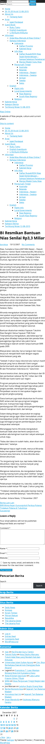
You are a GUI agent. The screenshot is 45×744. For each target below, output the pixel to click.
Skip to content (7, 123)
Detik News (10, 607)
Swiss (21, 83)
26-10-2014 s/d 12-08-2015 (17, 11)
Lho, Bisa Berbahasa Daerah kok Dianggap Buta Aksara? (25, 665)
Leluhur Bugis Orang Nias (31, 686)
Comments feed (12, 639)
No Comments (28, 244)
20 (9, 728)
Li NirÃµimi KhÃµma (19, 32)
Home (7, 8)
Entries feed (10, 636)
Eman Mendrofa (12, 699)
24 (1, 731)
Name (3, 548)
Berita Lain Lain (7, 502)
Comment (5, 528)
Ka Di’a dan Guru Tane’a (22, 651)
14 (12, 725)
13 (9, 725)
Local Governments (23, 91)
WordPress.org (11, 641)
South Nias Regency (28, 96)
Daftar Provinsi (26, 46)
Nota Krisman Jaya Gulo (15, 675)
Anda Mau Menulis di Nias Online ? (25, 38)
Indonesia (18, 43)
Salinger (10, 740)
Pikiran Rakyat (11, 615)
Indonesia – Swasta (27, 75)
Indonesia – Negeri (27, 72)
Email (3, 553)
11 (4, 725)
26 (7, 731)
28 (12, 731)
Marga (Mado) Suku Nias (30, 62)
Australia (23, 67)
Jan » (9, 737)
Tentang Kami (16, 16)
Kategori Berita (12, 104)
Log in (7, 633)
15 (15, 725)
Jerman (22, 78)
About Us (9, 14)
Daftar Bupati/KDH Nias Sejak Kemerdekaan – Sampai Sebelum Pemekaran (32, 57)
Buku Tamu (15, 27)
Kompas (8, 610)
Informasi (9, 35)
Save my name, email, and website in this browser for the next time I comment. (19, 564)
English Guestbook (18, 30)
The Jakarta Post (12, 623)
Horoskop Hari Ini (13, 694)
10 (1, 725)
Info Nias (18, 51)
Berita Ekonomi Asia (14, 689)
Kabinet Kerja (25, 48)
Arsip (7, 19)
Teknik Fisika (11, 654)
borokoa (4, 244)
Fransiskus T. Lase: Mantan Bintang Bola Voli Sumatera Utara (22, 671)
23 (17, 728)
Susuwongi (5, 510)
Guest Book (10, 24)
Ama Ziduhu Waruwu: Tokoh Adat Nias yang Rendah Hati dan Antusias (22, 657)
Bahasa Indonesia (18, 40)
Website (3, 558)
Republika (9, 618)
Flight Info (19, 88)
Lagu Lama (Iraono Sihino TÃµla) (22, 677)
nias (7, 651)
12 (7, 725)
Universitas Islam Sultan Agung (19, 662)
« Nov (2, 737)
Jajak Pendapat (16, 22)
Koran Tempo (11, 612)
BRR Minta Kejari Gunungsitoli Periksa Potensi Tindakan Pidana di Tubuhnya (21, 506)
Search (3, 1)
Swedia (22, 80)
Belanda (23, 70)
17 (1, 728)
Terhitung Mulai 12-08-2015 (17, 107)
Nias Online (5, 111)
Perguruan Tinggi (22, 64)
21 (12, 728)
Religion (18, 99)
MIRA (7, 681)
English (13, 85)
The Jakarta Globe (13, 620)
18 (4, 728)
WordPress (5, 742)
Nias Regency (25, 93)
